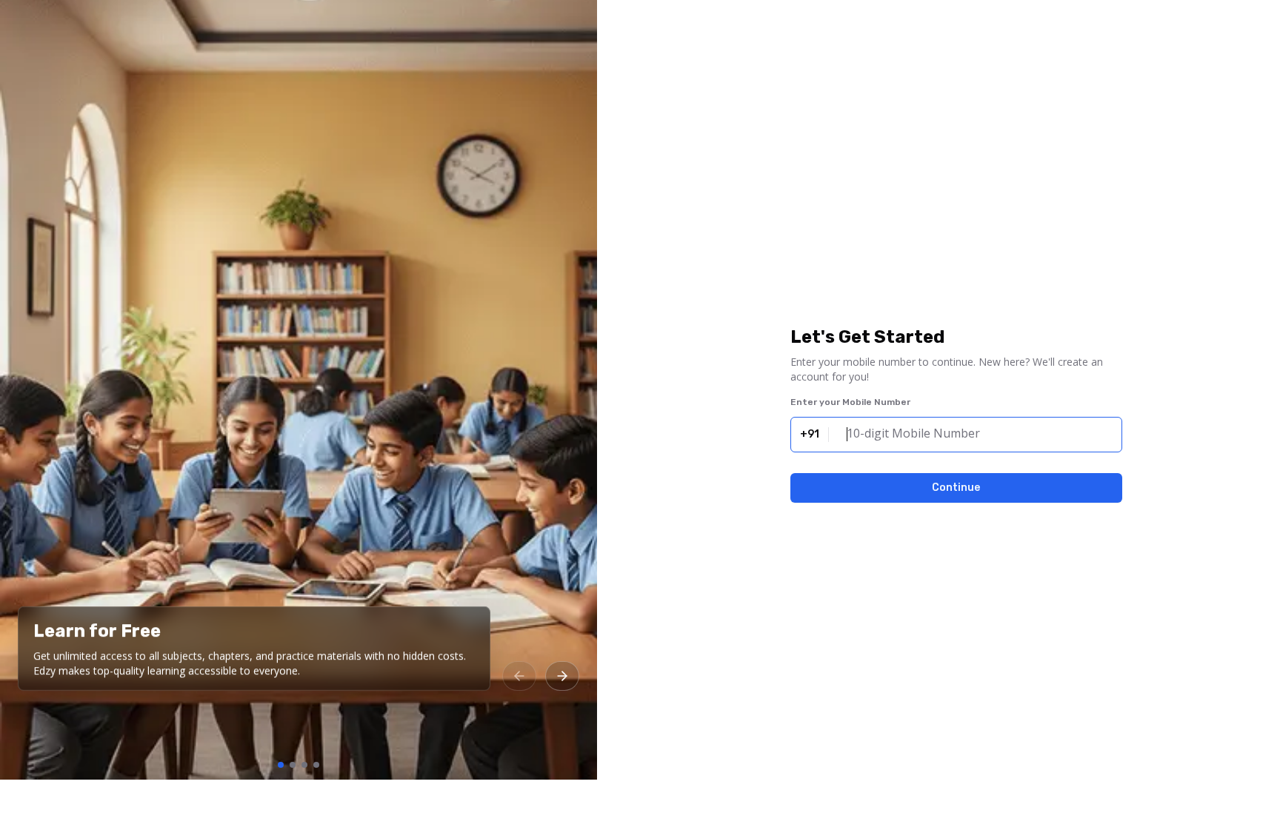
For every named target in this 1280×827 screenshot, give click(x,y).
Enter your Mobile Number (850, 402)
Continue (956, 487)
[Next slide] (562, 676)
